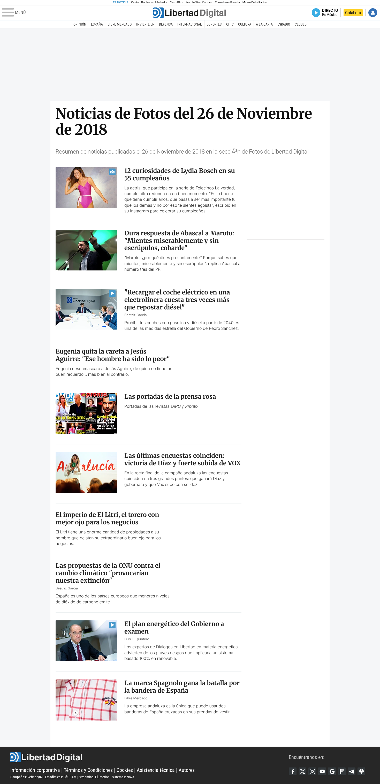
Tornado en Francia (227, 2)
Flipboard (342, 771)
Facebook (293, 771)
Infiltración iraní (202, 2)
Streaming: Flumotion (94, 777)
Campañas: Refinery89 (26, 777)
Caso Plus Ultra (180, 2)
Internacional (189, 24)
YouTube (322, 771)
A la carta (264, 24)
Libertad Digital (149, 757)
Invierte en (145, 24)
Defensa (166, 24)
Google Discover (332, 771)
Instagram (312, 771)
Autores (187, 770)
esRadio (283, 24)
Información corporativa (35, 770)
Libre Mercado (120, 24)
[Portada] (189, 12)
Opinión (79, 24)
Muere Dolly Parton (254, 2)
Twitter (302, 771)
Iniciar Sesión (372, 12)
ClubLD (301, 24)
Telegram (351, 771)
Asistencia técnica (156, 770)
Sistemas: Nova (123, 777)
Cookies (125, 770)
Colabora (353, 12)
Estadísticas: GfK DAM (61, 777)
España (97, 24)
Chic (230, 24)
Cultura (244, 24)
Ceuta (135, 2)
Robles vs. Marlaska (154, 2)
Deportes (214, 24)
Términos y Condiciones (88, 770)
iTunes (361, 771)
